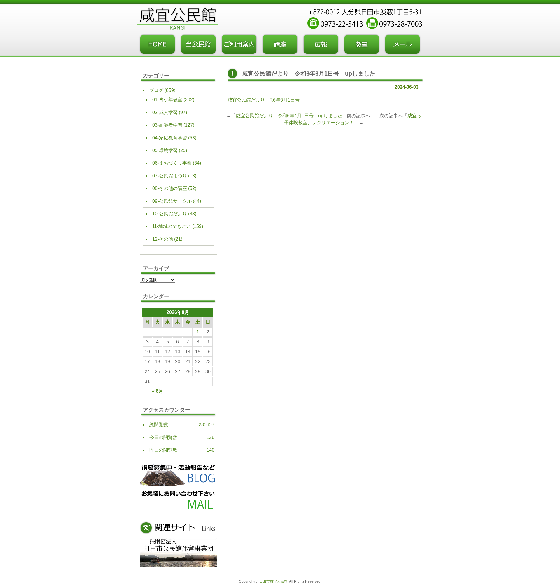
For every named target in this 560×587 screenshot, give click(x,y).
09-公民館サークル (172, 201)
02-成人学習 (165, 112)
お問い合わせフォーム (402, 44)
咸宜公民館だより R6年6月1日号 (264, 99)
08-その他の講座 (169, 188)
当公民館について (198, 44)
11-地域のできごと (171, 226)
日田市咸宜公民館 (273, 581)
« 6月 (157, 391)
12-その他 (162, 239)
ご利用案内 (239, 44)
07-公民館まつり (169, 175)
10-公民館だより (169, 213)
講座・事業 (280, 44)
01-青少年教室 (167, 99)
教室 (361, 44)
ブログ (156, 90)
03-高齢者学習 (167, 125)
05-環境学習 (165, 150)
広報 (320, 44)
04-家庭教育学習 (169, 137)
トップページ (157, 44)
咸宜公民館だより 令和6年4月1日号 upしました (289, 115)
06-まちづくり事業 (172, 162)
